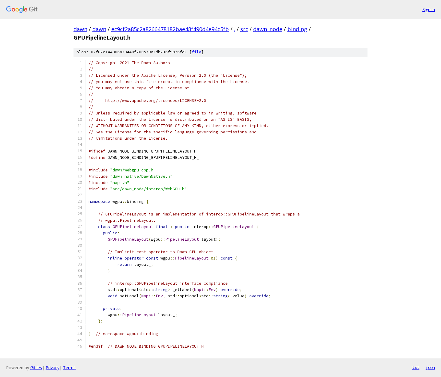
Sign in (428, 9)
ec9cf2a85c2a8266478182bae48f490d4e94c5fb (170, 29)
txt (415, 367)
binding (297, 29)
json (430, 367)
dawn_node (267, 29)
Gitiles (36, 367)
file (196, 52)
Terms (69, 367)
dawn (80, 29)
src (244, 29)
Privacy (52, 367)
